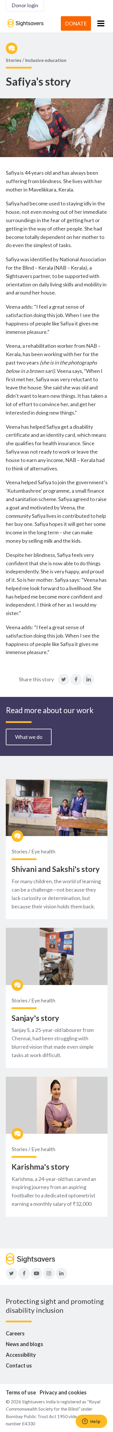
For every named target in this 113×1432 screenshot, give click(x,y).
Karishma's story (40, 1166)
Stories (13, 60)
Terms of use (21, 1392)
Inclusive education (45, 60)
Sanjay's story (35, 1018)
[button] (100, 23)
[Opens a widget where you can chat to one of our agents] (91, 1422)
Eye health (43, 851)
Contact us (19, 1365)
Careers (15, 1333)
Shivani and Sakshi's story (56, 869)
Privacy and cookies (63, 1392)
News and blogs (24, 1344)
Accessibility (21, 1355)
